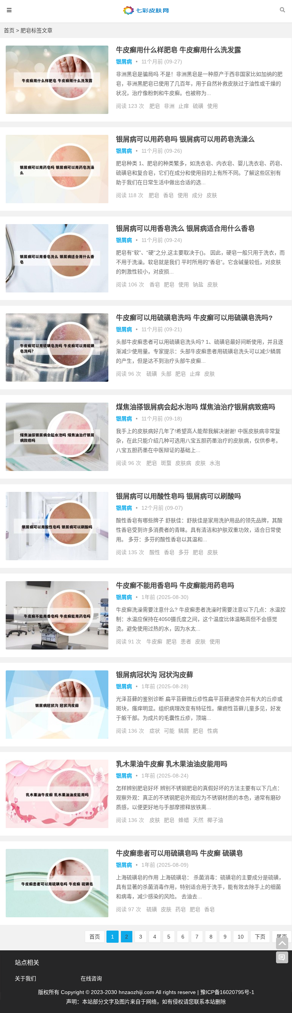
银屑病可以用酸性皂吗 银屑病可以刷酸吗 (178, 496)
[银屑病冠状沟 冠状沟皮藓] (57, 737)
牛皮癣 (154, 641)
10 (241, 937)
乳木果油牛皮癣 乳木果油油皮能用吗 (171, 764)
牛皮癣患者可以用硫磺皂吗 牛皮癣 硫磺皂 (179, 853)
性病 (212, 731)
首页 (9, 30)
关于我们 (25, 978)
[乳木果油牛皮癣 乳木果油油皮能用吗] (57, 826)
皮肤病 (183, 463)
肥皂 (154, 106)
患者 (186, 641)
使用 (212, 106)
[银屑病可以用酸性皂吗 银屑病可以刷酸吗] (57, 558)
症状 (154, 731)
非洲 (169, 106)
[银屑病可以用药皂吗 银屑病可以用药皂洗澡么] (57, 201)
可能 (169, 731)
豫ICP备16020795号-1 (227, 992)
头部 (166, 374)
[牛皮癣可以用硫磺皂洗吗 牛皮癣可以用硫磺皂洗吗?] (57, 380)
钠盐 (198, 284)
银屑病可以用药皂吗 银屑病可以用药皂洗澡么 (185, 139)
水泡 (214, 463)
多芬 (183, 552)
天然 (198, 820)
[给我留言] (282, 957)
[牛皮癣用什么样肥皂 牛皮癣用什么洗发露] (57, 112)
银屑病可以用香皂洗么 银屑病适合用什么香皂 (185, 228)
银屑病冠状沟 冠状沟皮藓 (154, 675)
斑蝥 (166, 463)
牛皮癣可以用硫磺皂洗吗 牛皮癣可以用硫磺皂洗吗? (194, 318)
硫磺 (198, 106)
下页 (260, 937)
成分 (197, 195)
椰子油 (215, 820)
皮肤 (211, 195)
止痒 (183, 106)
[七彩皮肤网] (146, 13)
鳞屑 (183, 731)
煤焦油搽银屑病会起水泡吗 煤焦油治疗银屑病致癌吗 (195, 407)
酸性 (154, 552)
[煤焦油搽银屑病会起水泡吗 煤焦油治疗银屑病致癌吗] (57, 469)
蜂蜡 (183, 820)
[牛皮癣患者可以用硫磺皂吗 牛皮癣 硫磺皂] (57, 915)
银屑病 (124, 61)
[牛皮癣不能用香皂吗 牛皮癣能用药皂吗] (57, 648)
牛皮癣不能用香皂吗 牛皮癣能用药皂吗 (175, 585)
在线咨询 (91, 978)
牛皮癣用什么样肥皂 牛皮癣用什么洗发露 (178, 50)
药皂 (180, 909)
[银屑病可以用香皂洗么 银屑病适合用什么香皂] (57, 291)
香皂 (168, 195)
